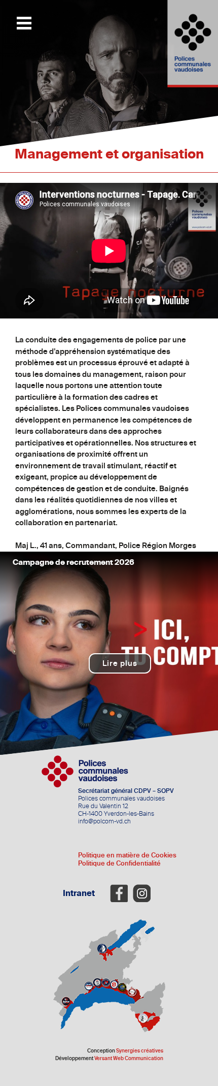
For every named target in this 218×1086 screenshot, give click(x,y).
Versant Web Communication (128, 1059)
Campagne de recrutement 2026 (73, 562)
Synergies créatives (139, 1051)
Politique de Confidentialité (119, 863)
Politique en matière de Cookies (127, 855)
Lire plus (119, 663)
